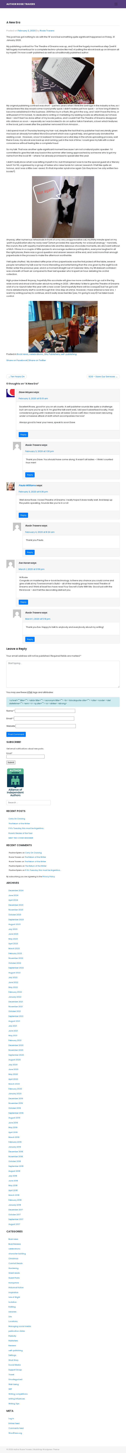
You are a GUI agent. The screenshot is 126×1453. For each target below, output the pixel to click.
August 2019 (14, 1117)
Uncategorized (15, 1379)
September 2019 (16, 1113)
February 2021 (15, 1040)
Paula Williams (27, 485)
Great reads (14, 1273)
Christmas (13, 1258)
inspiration (13, 1292)
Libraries (12, 1311)
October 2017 (15, 1214)
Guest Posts (14, 1278)
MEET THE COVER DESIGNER (21, 838)
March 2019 (14, 1137)
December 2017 (16, 1209)
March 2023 (14, 948)
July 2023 (13, 929)
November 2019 (16, 1103)
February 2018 (15, 1200)
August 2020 (15, 1059)
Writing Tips (14, 1403)
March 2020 (14, 1084)
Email (9, 718)
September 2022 (16, 967)
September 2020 (16, 1055)
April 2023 (13, 943)
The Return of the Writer (19, 823)
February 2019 (15, 1142)
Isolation (13, 1302)
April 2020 (13, 1079)
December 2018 (16, 1151)
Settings (12, 1355)
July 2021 (13, 1026)
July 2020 (13, 1064)
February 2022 (15, 992)
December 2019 (16, 1098)
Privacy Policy (48, 876)
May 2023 (13, 939)
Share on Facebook (16, 360)
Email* (9, 753)
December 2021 (16, 1001)
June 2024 (13, 895)
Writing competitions (18, 1394)
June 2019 (13, 1122)
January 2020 (15, 1093)
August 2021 (14, 1021)
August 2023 (15, 924)
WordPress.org (15, 1433)
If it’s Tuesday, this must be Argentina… (26, 828)
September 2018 (16, 1166)
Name (10, 710)
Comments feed (16, 1428)
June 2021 (13, 1030)
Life (46, 354)
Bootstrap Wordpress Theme (46, 1449)
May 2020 (13, 1074)
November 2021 (16, 1006)
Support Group (15, 1369)
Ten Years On (17, 376)
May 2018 (13, 1185)
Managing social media (20, 1326)
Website (10, 726)
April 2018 (13, 1190)
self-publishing (69, 354)
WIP (10, 1389)
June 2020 (13, 1069)
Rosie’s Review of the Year (20, 833)
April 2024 (13, 900)
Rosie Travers (47, 30)
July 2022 (13, 977)
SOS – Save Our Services (102, 376)
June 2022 (13, 982)
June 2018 (13, 1180)
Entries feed (14, 1423)
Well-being (14, 1384)
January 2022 (15, 997)
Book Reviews (15, 1244)
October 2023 (15, 914)
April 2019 (13, 1132)
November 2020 (16, 1050)
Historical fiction (16, 1287)
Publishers (54, 354)
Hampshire (14, 1282)
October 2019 (15, 1108)
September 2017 (16, 1219)
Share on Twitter (37, 360)
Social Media (15, 1365)
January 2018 (15, 1205)
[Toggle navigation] (116, 4)
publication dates (17, 1331)
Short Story (13, 1360)
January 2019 (15, 1147)
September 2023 (16, 919)
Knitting (12, 1306)
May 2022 (13, 987)
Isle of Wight (14, 1297)
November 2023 (16, 909)
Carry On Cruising (17, 818)
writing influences (17, 1398)
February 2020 (15, 1089)
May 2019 (13, 1127)
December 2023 (16, 905)
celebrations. (36, 354)
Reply (23, 434)
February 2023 (15, 953)
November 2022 (16, 958)
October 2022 (15, 963)
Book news (22, 354)
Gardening (14, 1268)
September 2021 (16, 1016)
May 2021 (13, 1035)
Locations (13, 1321)
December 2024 (16, 890)
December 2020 (16, 1045)
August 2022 (15, 972)
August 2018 (14, 1171)
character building (17, 1253)
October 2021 (15, 1011)
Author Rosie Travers (20, 4)
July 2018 (13, 1176)
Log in (11, 1418)
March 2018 (14, 1195)
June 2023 (13, 934)
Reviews (12, 1345)
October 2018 (15, 1161)
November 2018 (16, 1156)
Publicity (12, 1336)
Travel (11, 1374)
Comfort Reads (16, 1263)
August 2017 (14, 1224)
